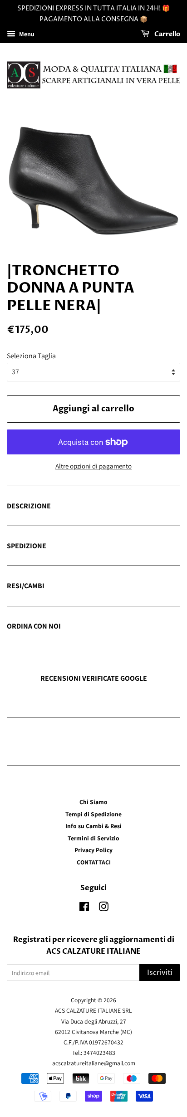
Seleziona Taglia (31, 356)
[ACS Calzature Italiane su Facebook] (84, 908)
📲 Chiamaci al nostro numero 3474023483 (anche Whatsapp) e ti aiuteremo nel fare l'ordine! (83, 626)
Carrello (166, 34)
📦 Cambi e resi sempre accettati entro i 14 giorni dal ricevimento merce (85, 586)
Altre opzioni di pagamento (93, 466)
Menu (26, 34)
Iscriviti (159, 973)
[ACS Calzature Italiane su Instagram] (103, 908)
